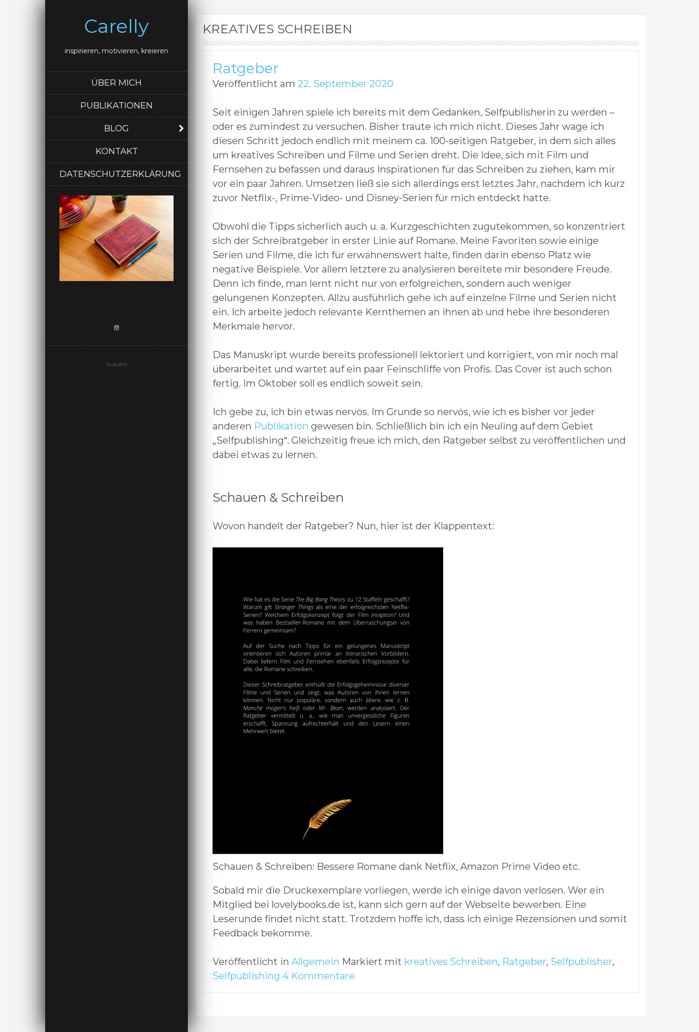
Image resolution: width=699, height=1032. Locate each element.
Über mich (116, 83)
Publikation (281, 426)
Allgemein (315, 961)
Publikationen (116, 105)
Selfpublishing (246, 976)
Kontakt (117, 151)
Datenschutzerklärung (120, 174)
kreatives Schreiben (451, 961)
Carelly (116, 26)
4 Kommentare (318, 976)
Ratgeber (246, 68)
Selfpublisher (581, 961)
